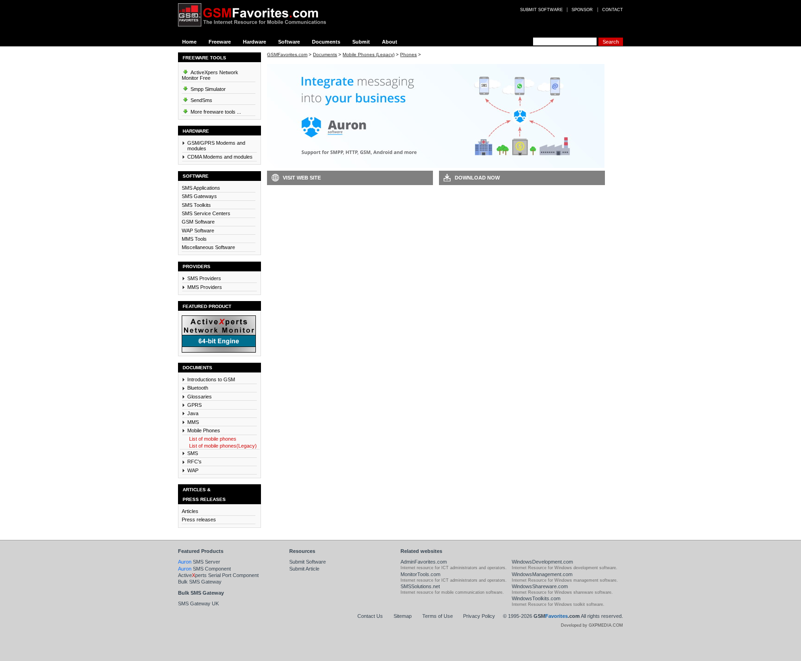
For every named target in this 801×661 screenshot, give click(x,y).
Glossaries (199, 396)
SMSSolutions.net (420, 586)
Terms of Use (437, 616)
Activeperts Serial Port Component (218, 575)
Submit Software (307, 562)
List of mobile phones (212, 439)
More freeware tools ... (215, 112)
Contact (612, 9)
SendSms (200, 100)
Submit (361, 42)
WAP (192, 470)
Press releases (199, 519)
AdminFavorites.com (423, 562)
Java (192, 413)
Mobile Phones (203, 430)
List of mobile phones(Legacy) (223, 446)
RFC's (194, 461)
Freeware (220, 42)
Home (189, 42)
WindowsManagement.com (542, 574)
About (389, 42)
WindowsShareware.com (540, 586)
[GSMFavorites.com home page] (259, 14)
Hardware (254, 42)
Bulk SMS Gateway (200, 581)
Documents (326, 42)
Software (289, 42)
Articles (190, 511)
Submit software (541, 9)
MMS (193, 422)
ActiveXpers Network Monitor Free (210, 75)
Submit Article (304, 568)
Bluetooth (197, 388)
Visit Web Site (302, 177)
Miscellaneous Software (208, 247)
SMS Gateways (199, 196)
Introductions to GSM (211, 379)
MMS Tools (194, 239)
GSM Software (198, 222)
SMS (192, 453)
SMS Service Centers (206, 213)
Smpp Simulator (207, 89)
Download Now (477, 177)
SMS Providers (204, 278)
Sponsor (582, 9)
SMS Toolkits (196, 205)
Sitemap (403, 616)
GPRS (194, 405)
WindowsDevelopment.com (542, 562)
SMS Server (199, 562)
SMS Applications (201, 188)
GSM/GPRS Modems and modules (216, 145)
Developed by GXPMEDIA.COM (592, 625)
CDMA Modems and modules (220, 157)
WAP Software (198, 230)
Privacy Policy (479, 616)
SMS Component (204, 568)
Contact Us (370, 616)
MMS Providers (204, 287)
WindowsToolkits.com (536, 598)
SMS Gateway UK (198, 603)
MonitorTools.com (420, 574)
